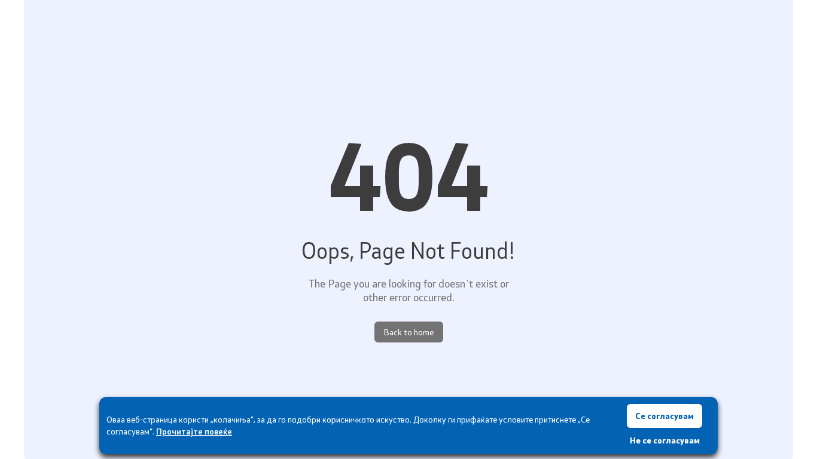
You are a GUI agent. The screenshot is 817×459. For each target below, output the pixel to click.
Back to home (409, 332)
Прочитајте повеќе (194, 431)
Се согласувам (664, 415)
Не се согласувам (665, 440)
